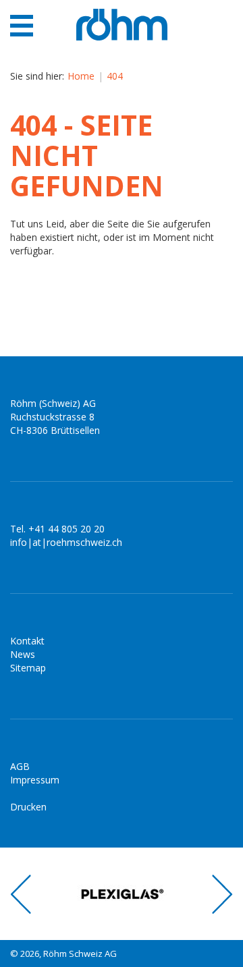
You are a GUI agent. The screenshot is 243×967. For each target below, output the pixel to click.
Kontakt (27, 640)
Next (222, 894)
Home (81, 76)
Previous (20, 894)
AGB (20, 766)
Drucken (28, 806)
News (22, 654)
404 (115, 76)
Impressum (34, 779)
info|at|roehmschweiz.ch (66, 542)
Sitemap (28, 667)
